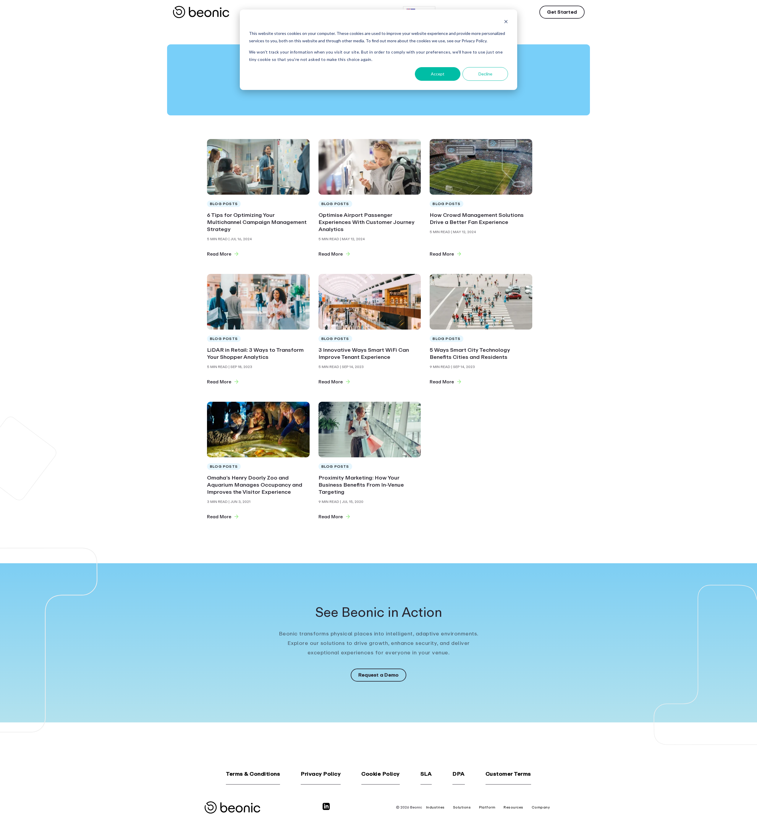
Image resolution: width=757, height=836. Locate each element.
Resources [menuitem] (513, 807)
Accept (437, 73)
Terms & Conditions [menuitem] (253, 774)
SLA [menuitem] (426, 774)
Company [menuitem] (541, 807)
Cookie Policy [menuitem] (380, 774)
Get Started (562, 12)
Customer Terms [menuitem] (508, 774)
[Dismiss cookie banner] (506, 22)
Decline (485, 73)
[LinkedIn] (327, 809)
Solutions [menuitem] (462, 807)
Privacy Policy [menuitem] (321, 774)
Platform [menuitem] (487, 807)
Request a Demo (378, 675)
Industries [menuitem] (435, 807)
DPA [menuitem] (458, 774)
